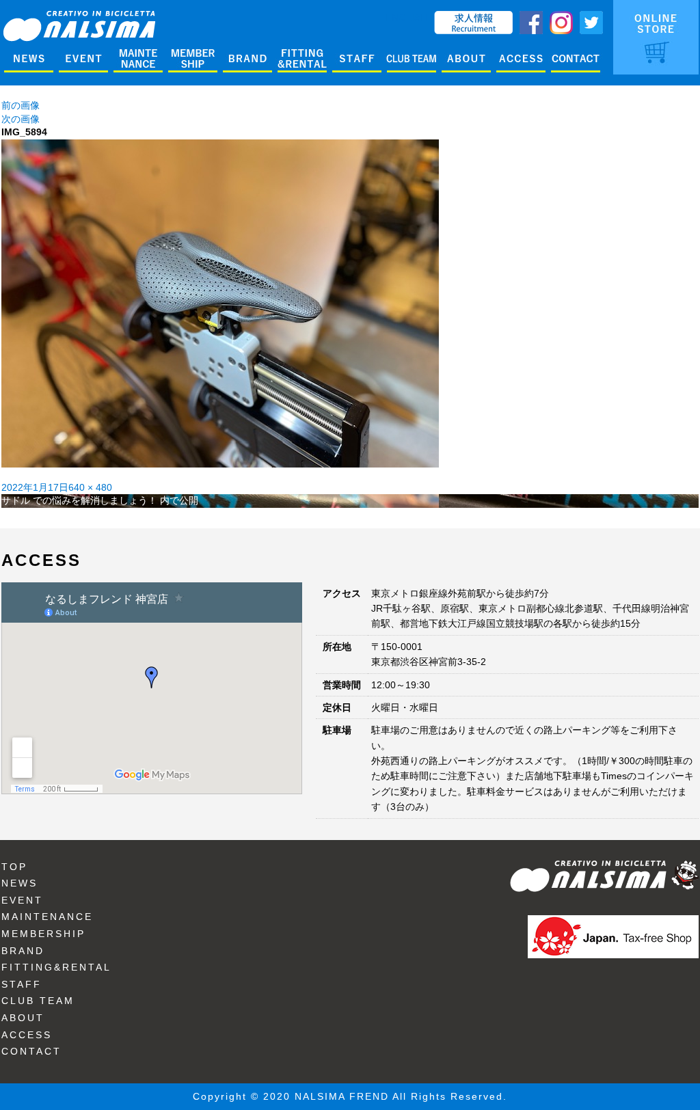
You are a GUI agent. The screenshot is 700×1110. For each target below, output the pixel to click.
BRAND (22, 950)
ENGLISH (406, 17)
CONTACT (31, 1051)
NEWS (19, 883)
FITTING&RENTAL (56, 967)
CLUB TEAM (38, 1000)
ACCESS (26, 1034)
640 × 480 (90, 487)
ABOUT (22, 1017)
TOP (14, 866)
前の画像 (20, 105)
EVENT (22, 900)
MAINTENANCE (47, 916)
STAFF (21, 984)
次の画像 (20, 118)
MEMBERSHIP (43, 933)
